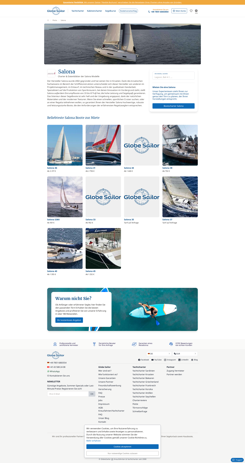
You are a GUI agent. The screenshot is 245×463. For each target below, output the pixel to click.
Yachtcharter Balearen (143, 378)
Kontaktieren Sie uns (60, 375)
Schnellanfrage (140, 411)
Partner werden (174, 374)
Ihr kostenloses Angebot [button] (69, 320)
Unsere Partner (105, 381)
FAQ (100, 392)
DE (151, 353)
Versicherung (104, 389)
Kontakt (102, 421)
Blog (196, 359)
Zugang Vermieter (175, 370)
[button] (77, 11)
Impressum (103, 404)
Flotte (55, 20)
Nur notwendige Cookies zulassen (122, 453)
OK (91, 394)
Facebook (145, 359)
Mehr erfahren (93, 440)
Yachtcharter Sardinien (144, 370)
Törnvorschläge (140, 407)
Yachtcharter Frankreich (144, 385)
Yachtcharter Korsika (143, 389)
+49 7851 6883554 (58, 362)
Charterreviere (140, 400)
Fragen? (239, 460)
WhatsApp (55, 371)
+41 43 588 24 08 (57, 367)
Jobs (100, 400)
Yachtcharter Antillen (143, 392)
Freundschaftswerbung (109, 385)
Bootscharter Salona (173, 106)
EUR (178, 353)
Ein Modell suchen (161, 74)
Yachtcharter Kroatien (143, 374)
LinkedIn (185, 359)
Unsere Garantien (107, 378)
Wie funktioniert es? (108, 374)
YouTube (158, 359)
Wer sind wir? (104, 370)
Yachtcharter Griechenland (145, 381)
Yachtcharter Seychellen (144, 396)
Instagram (171, 359)
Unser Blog (103, 418)
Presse (101, 396)
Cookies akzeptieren (122, 446)
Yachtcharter (118, 410)
